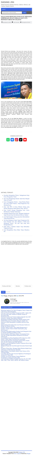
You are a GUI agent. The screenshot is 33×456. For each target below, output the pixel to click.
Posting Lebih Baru (6, 286)
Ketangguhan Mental (26, 22)
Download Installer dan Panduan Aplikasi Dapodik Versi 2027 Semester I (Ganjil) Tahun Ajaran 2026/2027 (16, 317)
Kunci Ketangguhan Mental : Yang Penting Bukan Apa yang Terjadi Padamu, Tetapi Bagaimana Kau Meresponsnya (16, 203)
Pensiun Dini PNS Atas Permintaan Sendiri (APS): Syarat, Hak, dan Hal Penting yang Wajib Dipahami (15, 341)
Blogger (28, 453)
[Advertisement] (16, 37)
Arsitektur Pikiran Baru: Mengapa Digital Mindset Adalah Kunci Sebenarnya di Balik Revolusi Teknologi (16, 349)
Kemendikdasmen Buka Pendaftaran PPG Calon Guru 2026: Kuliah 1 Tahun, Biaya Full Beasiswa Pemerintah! (16, 338)
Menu (4, 9)
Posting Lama (28, 286)
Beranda (18, 286)
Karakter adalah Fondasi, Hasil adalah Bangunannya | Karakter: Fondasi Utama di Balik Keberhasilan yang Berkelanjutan (14, 329)
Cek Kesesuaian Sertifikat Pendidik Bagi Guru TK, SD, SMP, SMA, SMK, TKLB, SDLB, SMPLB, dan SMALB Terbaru (16, 359)
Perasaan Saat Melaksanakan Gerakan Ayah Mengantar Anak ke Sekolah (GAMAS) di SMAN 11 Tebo (16, 332)
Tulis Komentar (16, 22)
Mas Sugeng (17, 453)
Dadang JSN (7, 2)
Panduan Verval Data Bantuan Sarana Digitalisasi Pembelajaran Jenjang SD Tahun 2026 (13, 357)
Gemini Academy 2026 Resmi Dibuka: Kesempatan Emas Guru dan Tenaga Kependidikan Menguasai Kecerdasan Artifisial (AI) (15, 335)
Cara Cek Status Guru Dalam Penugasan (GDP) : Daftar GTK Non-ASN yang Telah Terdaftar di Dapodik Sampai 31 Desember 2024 (16, 314)
